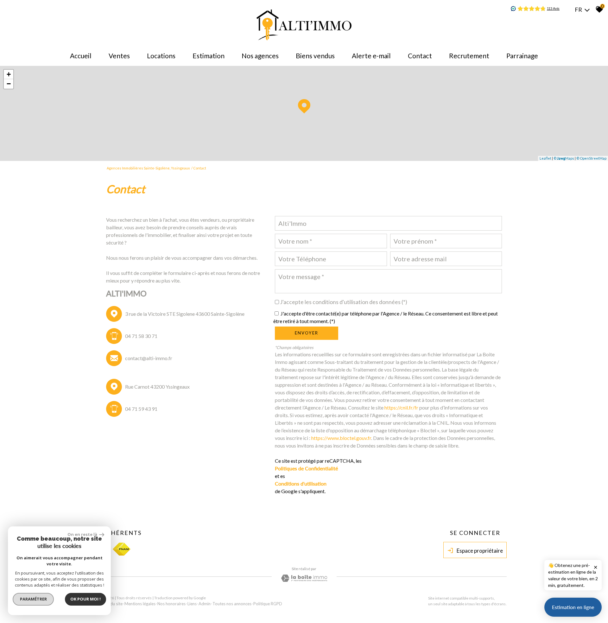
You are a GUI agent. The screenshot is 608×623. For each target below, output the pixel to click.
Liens (192, 603)
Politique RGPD (267, 603)
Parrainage (522, 56)
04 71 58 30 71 (141, 336)
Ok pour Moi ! (85, 599)
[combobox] (388, 223)
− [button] (9, 84)
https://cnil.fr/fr (401, 407)
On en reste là (83, 534)
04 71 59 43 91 (141, 409)
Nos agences (260, 56)
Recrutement (469, 56)
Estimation (209, 56)
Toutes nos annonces (231, 603)
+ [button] (9, 74)
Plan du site (112, 603)
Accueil (81, 56)
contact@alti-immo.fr (148, 358)
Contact (420, 56)
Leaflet (545, 158)
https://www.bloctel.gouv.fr (341, 438)
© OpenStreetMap (591, 158)
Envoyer (306, 332)
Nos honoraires (171, 603)
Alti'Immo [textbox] (292, 223)
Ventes (119, 56)
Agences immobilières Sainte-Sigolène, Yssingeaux (148, 168)
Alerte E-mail (371, 56)
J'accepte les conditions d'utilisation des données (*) (343, 302)
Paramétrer (33, 599)
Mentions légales (139, 603)
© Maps (564, 158)
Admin (205, 603)
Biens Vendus (315, 56)
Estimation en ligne (573, 607)
